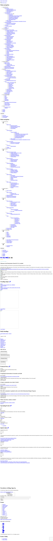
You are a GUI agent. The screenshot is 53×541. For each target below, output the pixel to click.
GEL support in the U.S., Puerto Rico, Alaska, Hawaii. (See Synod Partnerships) (13, 461)
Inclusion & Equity (8, 43)
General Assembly (10, 13)
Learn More (2, 412)
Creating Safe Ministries (10, 82)
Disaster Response (8, 35)
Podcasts (6, 97)
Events (3, 508)
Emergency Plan (11, 88)
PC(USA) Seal (7, 92)
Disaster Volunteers (10, 37)
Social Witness (9, 11)
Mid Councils (9, 20)
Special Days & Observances (9, 67)
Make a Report (11, 83)
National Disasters (10, 38)
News (5, 96)
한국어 (3, 111)
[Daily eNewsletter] (10, 494)
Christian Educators (10, 31)
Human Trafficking (10, 51)
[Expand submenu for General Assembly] (13, 13)
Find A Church (7, 62)
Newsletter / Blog (3, 495)
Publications (7, 100)
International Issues (14, 165)
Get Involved (7, 27)
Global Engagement (8, 39)
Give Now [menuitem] (4, 115)
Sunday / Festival (8, 333)
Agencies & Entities (8, 22)
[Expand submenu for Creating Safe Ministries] (15, 82)
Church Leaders (5, 505)
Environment (9, 49)
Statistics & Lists (7, 79)
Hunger (8, 52)
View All (1, 403)
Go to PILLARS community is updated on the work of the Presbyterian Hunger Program (14, 393)
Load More (4, 425)
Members (4, 504)
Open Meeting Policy (12, 19)
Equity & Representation (15, 183)
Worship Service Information (9, 68)
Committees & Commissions (13, 17)
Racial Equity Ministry (10, 46)
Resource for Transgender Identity (6, 451)
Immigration (9, 40)
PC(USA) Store (7, 93)
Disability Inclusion (10, 44)
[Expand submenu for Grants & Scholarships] (14, 76)
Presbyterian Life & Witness (11, 23)
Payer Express (4, 514)
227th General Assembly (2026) (14, 16)
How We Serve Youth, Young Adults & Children (8, 438)
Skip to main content (3, 0)
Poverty (8, 53)
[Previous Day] (0, 334)
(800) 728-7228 (3, 519)
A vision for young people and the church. (7, 439)
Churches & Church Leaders (9, 29)
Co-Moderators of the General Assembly (15, 15)
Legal (5, 81)
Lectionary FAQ (9, 64)
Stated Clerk (11, 14)
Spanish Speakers (9, 74)
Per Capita (8, 78)
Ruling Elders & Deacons (11, 33)
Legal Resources (9, 90)
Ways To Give (7, 103)
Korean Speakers (13, 202)
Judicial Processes (9, 57)
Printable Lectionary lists (11, 65)
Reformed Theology (14, 125)
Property (8, 60)
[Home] (3, 2)
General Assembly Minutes (13, 18)
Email (1, 498)
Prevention (10, 84)
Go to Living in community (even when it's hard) (8, 385)
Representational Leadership (15, 126)
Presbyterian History (10, 10)
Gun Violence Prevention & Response (13, 50)
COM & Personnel (14, 182)
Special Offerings (7, 104)
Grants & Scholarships (10, 76)
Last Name (2, 497)
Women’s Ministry (10, 47)
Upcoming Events (10, 245)
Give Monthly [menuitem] (4, 117)
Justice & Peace (7, 48)
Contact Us (6, 25)
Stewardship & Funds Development (10, 102)
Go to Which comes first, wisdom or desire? (7, 402)
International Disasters (10, 36)
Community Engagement (11, 32)
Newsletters (6, 99)
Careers (8, 147)
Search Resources (7, 70)
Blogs (5, 95)
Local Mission (9, 58)
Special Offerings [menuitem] (5, 116)
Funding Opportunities (12, 77)
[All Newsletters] (10, 493)
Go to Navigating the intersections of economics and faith (9, 376)
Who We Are (7, 8)
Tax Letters (12, 227)
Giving (3, 513)
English (3, 109)
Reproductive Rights (10, 54)
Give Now (2, 113)
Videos (6, 98)
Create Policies (11, 87)
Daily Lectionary (7, 63)
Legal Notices (9, 89)
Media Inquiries (13, 146)
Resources (10, 86)
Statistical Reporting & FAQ (11, 80)
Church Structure (7, 12)
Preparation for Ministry (10, 59)
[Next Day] (0, 338)
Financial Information (8, 75)
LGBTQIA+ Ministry (10, 45)
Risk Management (14, 226)
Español (3, 110)
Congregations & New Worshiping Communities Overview (16, 21)
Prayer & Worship (10, 73)
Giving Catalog (7, 105)
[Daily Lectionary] (10, 495)
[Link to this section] (10, 281)
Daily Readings (3, 333)
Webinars (6, 107)
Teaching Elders (9, 34)
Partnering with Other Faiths (11, 42)
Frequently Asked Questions (5, 450)
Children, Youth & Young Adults (12, 30)
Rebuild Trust (11, 85)
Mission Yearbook (7, 66)
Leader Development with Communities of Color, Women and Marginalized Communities (15, 462)
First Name (2, 496)
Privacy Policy (4, 539)
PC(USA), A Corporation (11, 24)
